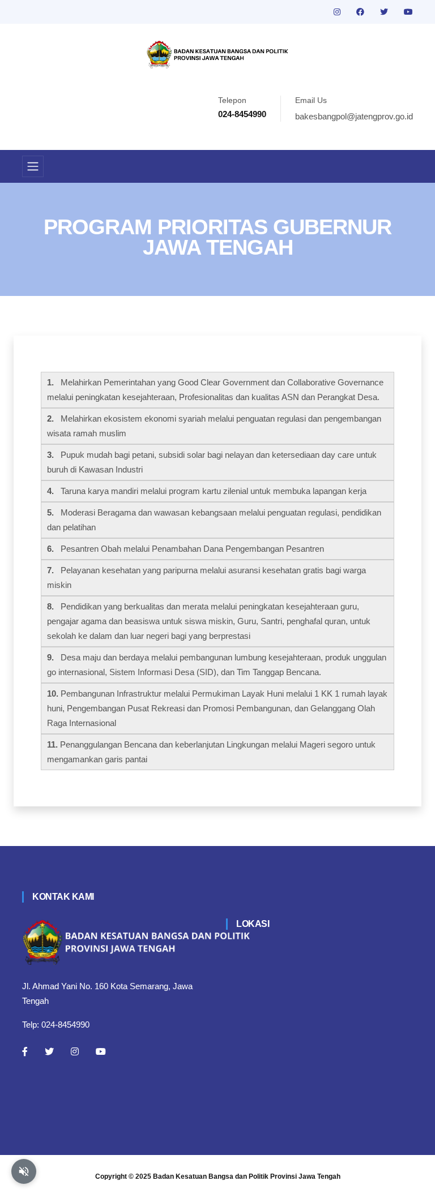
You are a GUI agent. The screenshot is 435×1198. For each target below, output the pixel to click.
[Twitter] (49, 1051)
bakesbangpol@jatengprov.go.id (354, 116)
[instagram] (338, 12)
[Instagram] (74, 1051)
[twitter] (385, 12)
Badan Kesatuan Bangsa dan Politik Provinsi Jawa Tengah (246, 1176)
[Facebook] (25, 1051)
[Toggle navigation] (33, 166)
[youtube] (408, 12)
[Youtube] (100, 1051)
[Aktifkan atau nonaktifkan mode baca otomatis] (23, 1171)
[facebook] (361, 12)
